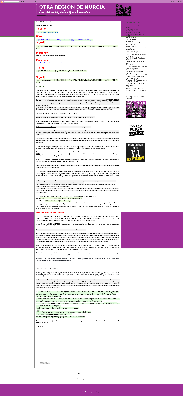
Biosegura (129, 41)
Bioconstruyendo (131, 39)
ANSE (128, 36)
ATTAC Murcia (131, 38)
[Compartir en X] (45, 363)
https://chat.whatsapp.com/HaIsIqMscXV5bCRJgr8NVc (61, 198)
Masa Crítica (130, 65)
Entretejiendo (130, 49)
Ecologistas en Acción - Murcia (136, 48)
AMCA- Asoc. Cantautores (135, 34)
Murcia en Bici (131, 70)
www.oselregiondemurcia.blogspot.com (92, 159)
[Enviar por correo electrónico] (41, 363)
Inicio (78, 373)
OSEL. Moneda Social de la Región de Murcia (135, 77)
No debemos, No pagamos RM (136, 75)
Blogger (98, 392)
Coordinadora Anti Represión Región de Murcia (136, 43)
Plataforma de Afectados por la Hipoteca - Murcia (136, 81)
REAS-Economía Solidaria (135, 88)
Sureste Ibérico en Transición (136, 90)
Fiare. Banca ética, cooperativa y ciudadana (134, 52)
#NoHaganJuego (112, 292)
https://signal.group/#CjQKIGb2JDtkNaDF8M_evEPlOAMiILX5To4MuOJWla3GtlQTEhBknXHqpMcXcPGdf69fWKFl (77, 47)
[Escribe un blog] (43, 363)
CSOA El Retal (131, 46)
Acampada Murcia (132, 29)
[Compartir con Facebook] (47, 363)
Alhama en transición (133, 32)
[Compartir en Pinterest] (49, 363)
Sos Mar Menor (131, 31)
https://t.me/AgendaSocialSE (47, 32)
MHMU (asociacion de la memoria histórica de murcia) (136, 67)
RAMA (128, 87)
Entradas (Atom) (82, 379)
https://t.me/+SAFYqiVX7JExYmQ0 (58, 201)
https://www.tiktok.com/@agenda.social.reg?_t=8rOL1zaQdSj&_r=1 (61, 71)
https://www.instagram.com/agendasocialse (50, 55)
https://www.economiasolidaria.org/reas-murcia (55, 154)
